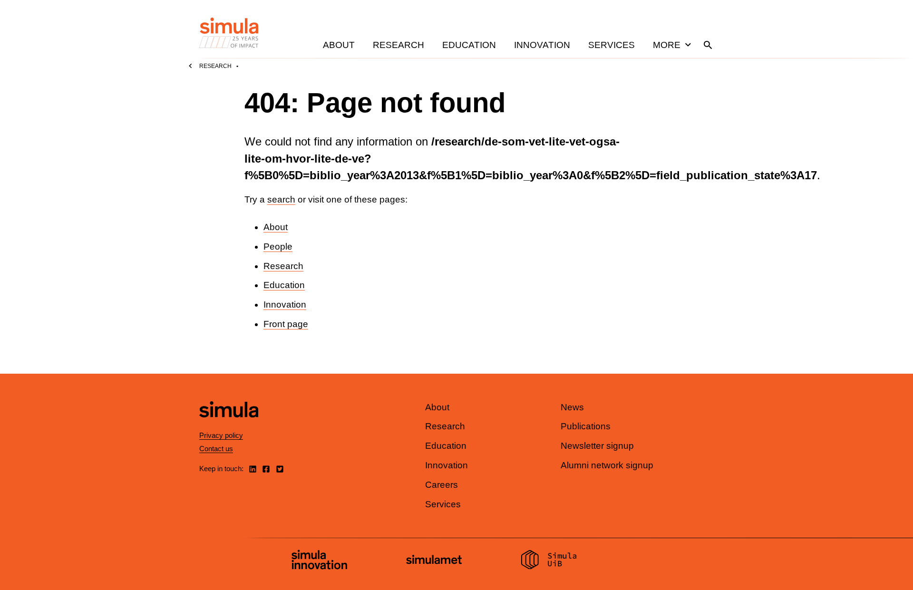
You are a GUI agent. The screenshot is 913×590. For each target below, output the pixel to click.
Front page (285, 324)
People (277, 246)
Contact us (216, 449)
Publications (586, 426)
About (339, 45)
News (572, 407)
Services (611, 45)
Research (398, 45)
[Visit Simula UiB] (549, 561)
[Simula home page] (228, 425)
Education (469, 45)
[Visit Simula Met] (434, 561)
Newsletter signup (597, 446)
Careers (441, 485)
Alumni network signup (607, 465)
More (666, 45)
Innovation (542, 45)
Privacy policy (221, 435)
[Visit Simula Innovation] (319, 561)
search (281, 199)
